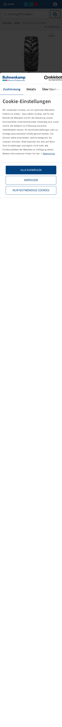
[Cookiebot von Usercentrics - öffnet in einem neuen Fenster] (47, 78)
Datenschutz (49, 153)
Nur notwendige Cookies (31, 190)
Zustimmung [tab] (11, 89)
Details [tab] (31, 89)
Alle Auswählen (31, 170)
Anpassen (31, 180)
